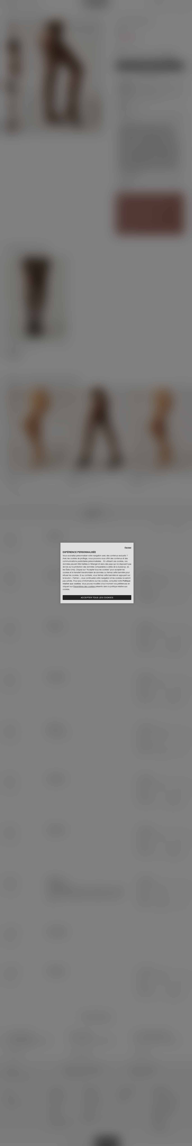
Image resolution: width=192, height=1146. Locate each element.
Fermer (128, 547)
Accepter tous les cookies (97, 597)
